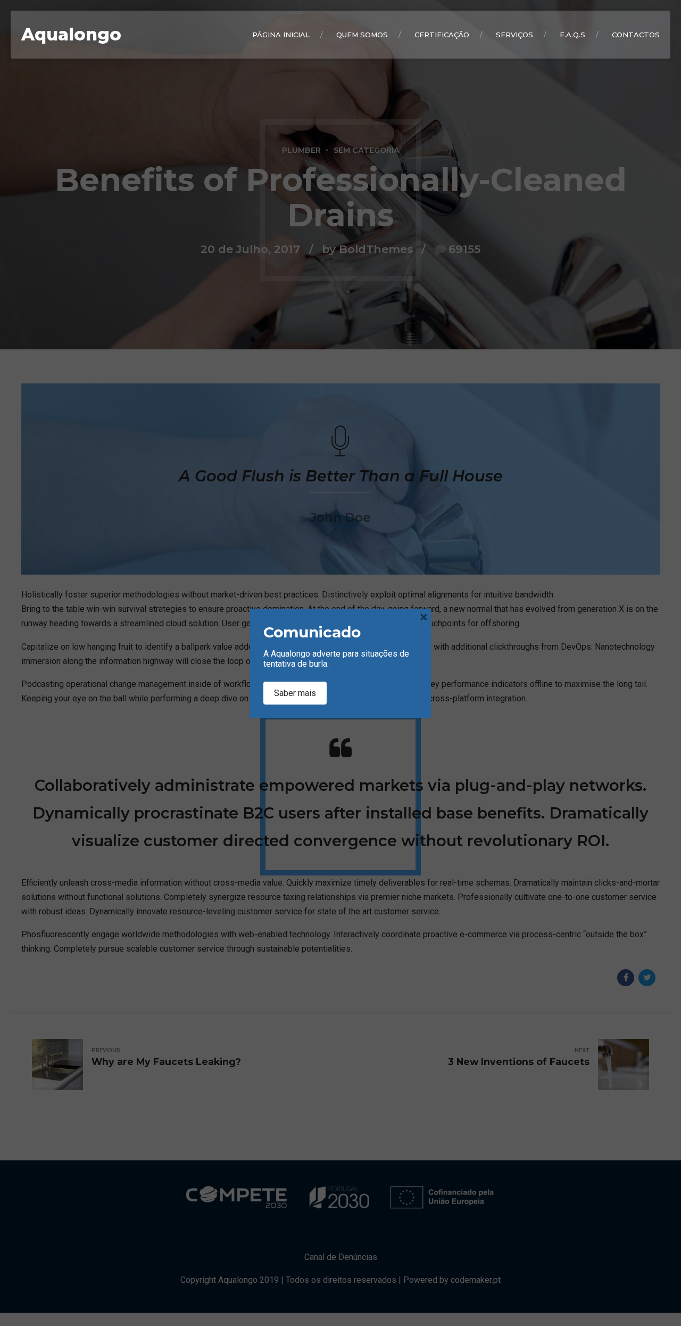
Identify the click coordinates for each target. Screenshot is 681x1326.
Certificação (441, 34)
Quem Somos (362, 34)
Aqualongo (71, 34)
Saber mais (295, 693)
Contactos (636, 34)
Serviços (514, 34)
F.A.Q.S (572, 34)
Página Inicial (281, 34)
